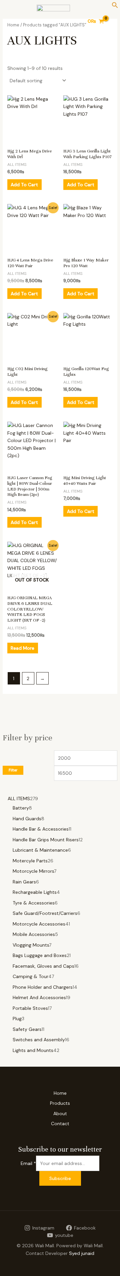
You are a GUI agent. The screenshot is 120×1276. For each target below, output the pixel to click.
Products (60, 1103)
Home (60, 1093)
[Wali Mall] (53, 21)
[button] (115, 7)
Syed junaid (81, 1253)
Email (28, 1163)
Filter (13, 770)
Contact (60, 1124)
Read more (22, 648)
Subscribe (60, 1178)
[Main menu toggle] (11, 21)
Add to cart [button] (24, 185)
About (60, 1113)
